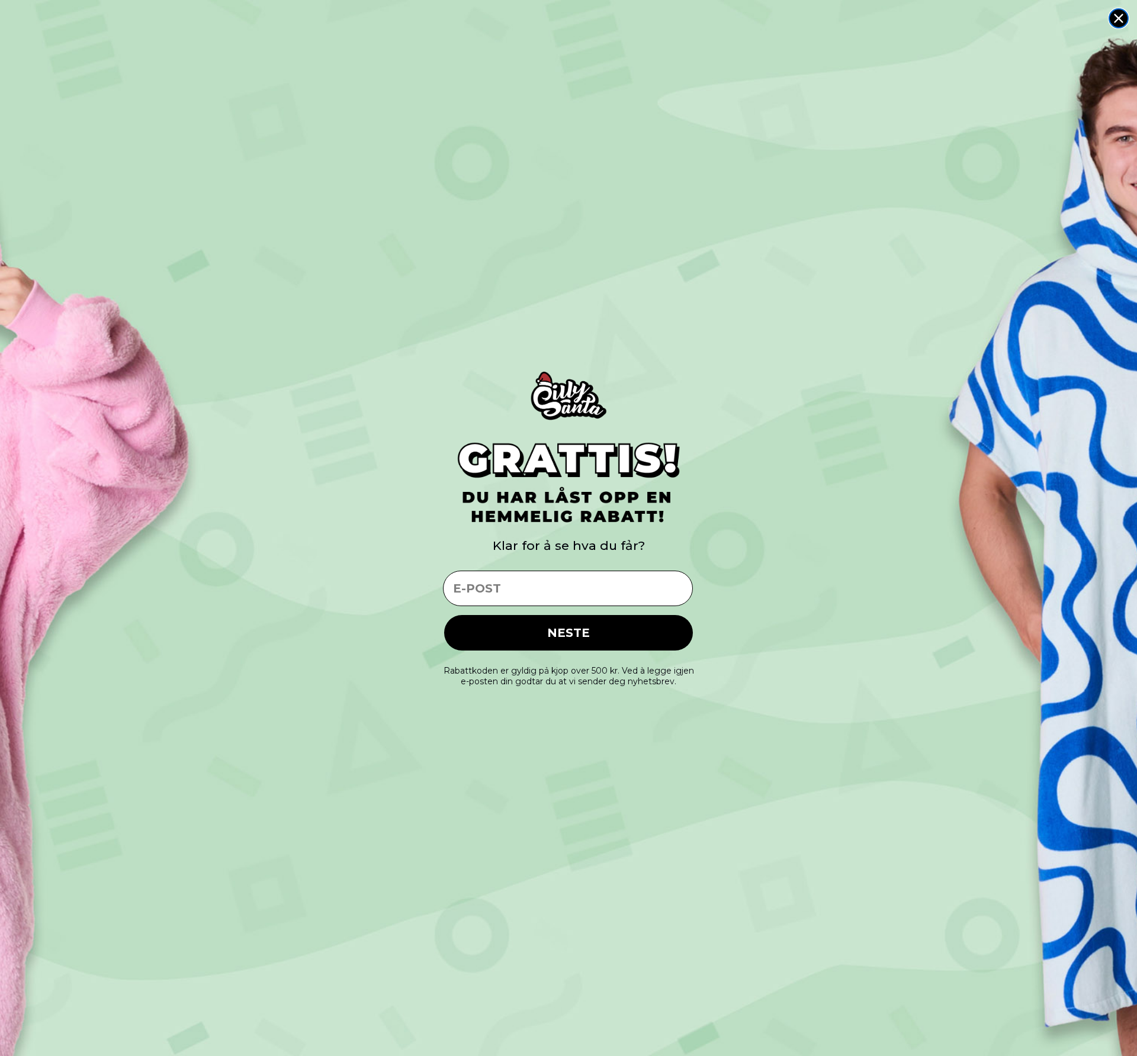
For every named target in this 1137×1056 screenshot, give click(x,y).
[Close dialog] (1118, 18)
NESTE (568, 633)
